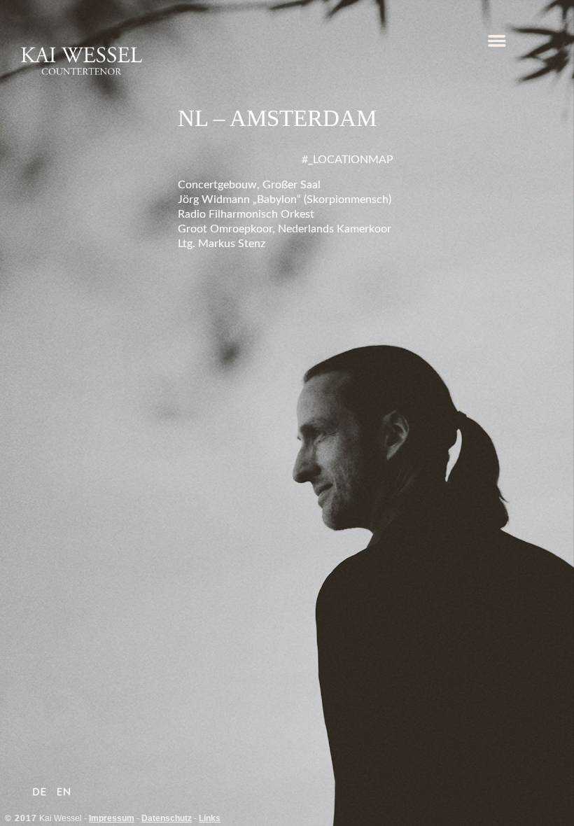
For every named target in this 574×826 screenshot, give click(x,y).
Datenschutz (166, 818)
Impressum (111, 818)
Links (209, 818)
